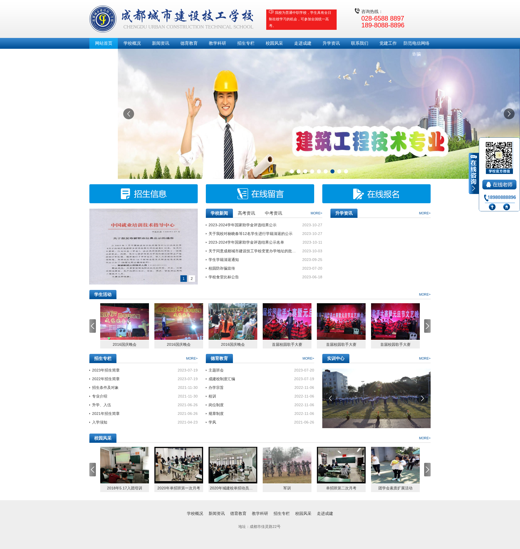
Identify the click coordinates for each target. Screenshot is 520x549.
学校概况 (132, 43)
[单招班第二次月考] (341, 465)
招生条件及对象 (105, 387)
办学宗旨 (216, 387)
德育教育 (189, 43)
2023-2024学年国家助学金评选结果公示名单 (246, 242)
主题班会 (216, 370)
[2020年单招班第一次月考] (178, 465)
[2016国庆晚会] (124, 321)
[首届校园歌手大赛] (287, 321)
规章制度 (216, 413)
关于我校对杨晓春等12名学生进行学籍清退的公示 (250, 233)
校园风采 (274, 43)
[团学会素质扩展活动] (395, 465)
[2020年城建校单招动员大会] (233, 465)
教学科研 (217, 43)
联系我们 (359, 43)
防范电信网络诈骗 (417, 45)
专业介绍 (99, 396)
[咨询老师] (500, 183)
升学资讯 (331, 43)
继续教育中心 (104, 54)
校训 (212, 396)
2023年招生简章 (106, 370)
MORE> (316, 213)
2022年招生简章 (106, 379)
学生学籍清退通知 (224, 259)
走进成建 (302, 43)
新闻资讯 (160, 43)
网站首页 (103, 43)
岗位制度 (216, 405)
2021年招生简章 (106, 413)
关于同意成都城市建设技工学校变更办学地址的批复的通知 (253, 251)
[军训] (287, 465)
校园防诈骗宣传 (222, 268)
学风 (212, 422)
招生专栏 (246, 43)
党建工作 (388, 43)
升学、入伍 (101, 405)
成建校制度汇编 (222, 379)
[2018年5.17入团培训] (124, 465)
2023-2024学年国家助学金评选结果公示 (243, 225)
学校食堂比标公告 (224, 277)
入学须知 (99, 422)
